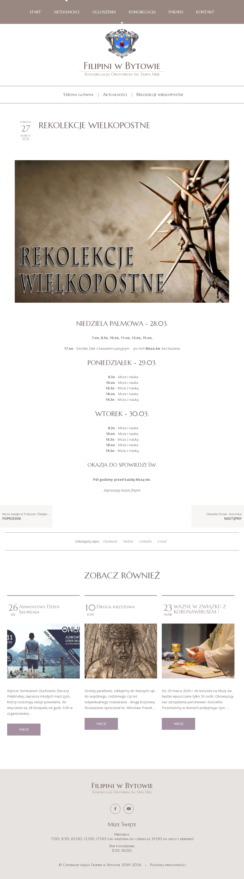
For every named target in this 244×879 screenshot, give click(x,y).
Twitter (128, 541)
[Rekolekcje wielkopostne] (122, 231)
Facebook (110, 541)
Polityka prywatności (168, 865)
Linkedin (145, 541)
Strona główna (78, 94)
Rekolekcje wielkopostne (160, 94)
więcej (24, 729)
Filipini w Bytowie (122, 68)
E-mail (162, 541)
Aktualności (115, 94)
